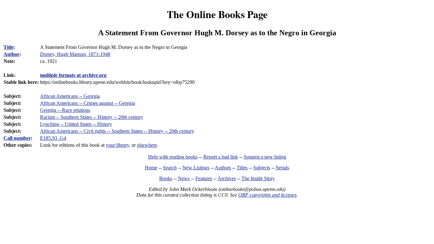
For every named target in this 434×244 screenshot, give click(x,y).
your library (117, 145)
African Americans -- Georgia (70, 96)
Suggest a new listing (265, 156)
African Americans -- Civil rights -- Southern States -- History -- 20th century (117, 131)
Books (165, 178)
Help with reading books (173, 156)
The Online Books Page (217, 14)
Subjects (261, 167)
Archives (227, 178)
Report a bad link (220, 156)
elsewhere (147, 145)
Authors (223, 167)
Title (8, 47)
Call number (17, 138)
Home (151, 167)
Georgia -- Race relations (65, 110)
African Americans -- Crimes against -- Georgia (87, 103)
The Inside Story (258, 178)
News (184, 178)
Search (170, 167)
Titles (242, 167)
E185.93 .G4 (53, 138)
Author (11, 54)
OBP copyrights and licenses (267, 195)
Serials (282, 167)
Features (203, 178)
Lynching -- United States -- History (76, 124)
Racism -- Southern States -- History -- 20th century (91, 117)
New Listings (195, 167)
